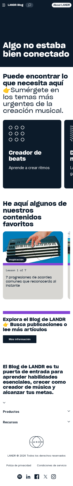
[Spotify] (19, 476)
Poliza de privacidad (18, 465)
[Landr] (36, 442)
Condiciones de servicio (52, 465)
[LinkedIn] (28, 476)
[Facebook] (36, 476)
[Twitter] (45, 477)
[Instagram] (53, 476)
